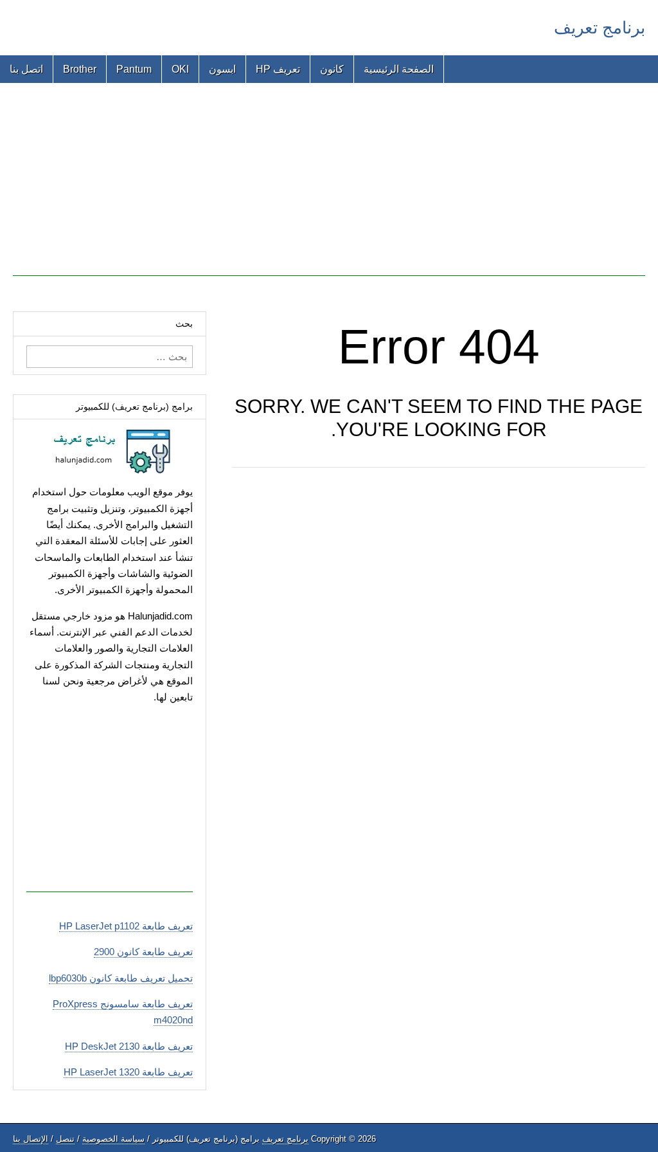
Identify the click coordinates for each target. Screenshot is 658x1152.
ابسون (222, 69)
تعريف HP (278, 69)
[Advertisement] (329, 186)
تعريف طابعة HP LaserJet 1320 (128, 1071)
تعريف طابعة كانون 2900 (143, 951)
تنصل (65, 1139)
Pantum (134, 69)
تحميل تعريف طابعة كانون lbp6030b (121, 978)
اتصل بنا (26, 69)
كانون (332, 69)
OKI (180, 69)
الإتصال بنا (30, 1139)
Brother (79, 69)
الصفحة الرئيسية (399, 69)
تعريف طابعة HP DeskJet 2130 (129, 1046)
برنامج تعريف (599, 27)
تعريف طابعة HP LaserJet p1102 (126, 925)
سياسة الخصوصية (113, 1139)
